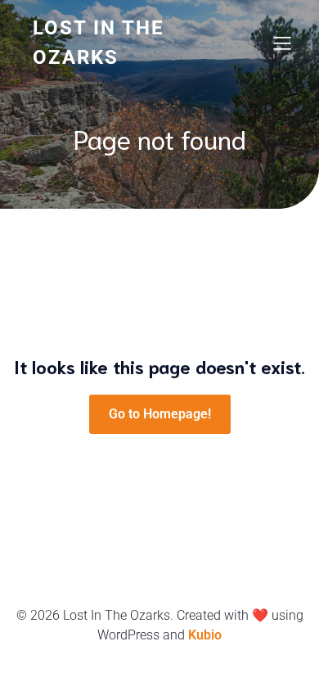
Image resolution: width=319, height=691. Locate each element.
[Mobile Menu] (282, 42)
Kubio (205, 635)
